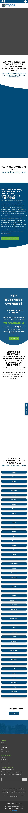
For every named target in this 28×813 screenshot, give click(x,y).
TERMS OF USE (9, 803)
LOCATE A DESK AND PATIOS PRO (14, 437)
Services (3, 757)
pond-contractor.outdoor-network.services (11, 771)
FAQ (2, 749)
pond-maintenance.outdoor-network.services (12, 772)
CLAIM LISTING (7, 280)
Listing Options (4, 759)
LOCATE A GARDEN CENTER (14, 411)
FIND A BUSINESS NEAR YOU (10, 138)
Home (2, 742)
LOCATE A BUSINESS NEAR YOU (14, 388)
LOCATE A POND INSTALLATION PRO (14, 396)
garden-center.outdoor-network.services (11, 774)
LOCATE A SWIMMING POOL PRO (14, 444)
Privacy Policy (16, 795)
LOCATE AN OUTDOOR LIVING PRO (14, 429)
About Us (3, 744)
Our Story (3, 746)
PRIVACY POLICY (18, 803)
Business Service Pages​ (7, 761)
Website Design (5, 763)
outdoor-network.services (7, 769)
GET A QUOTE (14, 338)
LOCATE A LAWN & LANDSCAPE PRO (14, 421)
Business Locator (5, 751)
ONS (14, 810)
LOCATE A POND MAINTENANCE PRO (14, 403)
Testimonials (4, 747)
